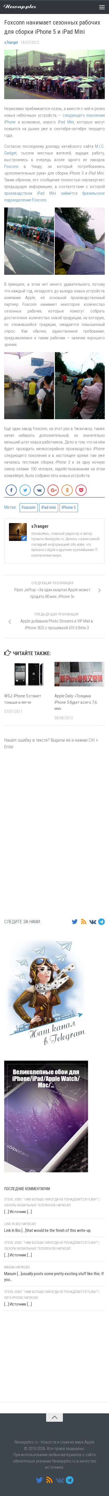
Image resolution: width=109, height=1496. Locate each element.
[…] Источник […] (18, 1211)
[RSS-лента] (83, 921)
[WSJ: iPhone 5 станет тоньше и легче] (29, 674)
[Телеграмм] (101, 921)
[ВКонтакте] (92, 921)
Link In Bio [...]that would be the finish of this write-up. (47, 1230)
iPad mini (48, 507)
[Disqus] (54, 833)
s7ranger (11, 42)
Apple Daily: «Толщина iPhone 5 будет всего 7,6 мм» (75, 702)
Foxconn (11, 166)
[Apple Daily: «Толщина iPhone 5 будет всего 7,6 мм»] (79, 674)
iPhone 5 (69, 507)
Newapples (20, 6)
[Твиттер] (74, 921)
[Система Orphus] (37, 1387)
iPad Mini (66, 122)
